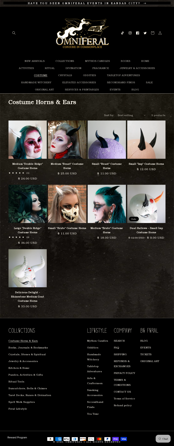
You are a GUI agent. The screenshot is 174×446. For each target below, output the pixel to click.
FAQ (116, 347)
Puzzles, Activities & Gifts (25, 374)
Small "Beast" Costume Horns (107, 166)
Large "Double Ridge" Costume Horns (27, 230)
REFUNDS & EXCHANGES (122, 363)
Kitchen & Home (18, 368)
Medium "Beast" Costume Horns (67, 166)
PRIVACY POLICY (124, 373)
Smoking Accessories (95, 392)
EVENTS (145, 347)
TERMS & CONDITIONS (122, 382)
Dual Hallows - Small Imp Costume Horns (146, 230)
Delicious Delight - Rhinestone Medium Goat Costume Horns (27, 296)
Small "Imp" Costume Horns (146, 163)
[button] (14, 33)
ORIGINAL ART (149, 361)
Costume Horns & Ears (23, 340)
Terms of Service (124, 398)
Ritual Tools (16, 381)
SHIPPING (120, 354)
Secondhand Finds (95, 404)
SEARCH (119, 340)
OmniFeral (73, 442)
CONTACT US (122, 391)
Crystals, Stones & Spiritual (27, 354)
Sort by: (109, 115)
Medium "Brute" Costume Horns (107, 230)
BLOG (144, 340)
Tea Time (93, 413)
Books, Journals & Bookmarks (28, 347)
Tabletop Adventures (94, 369)
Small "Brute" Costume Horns (67, 228)
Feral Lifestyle (17, 408)
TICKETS (146, 354)
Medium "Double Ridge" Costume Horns (27, 166)
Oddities (92, 347)
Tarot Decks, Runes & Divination (29, 395)
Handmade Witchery (94, 357)
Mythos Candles (97, 340)
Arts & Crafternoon (95, 380)
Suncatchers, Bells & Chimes (27, 388)
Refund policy (123, 405)
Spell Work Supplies (21, 402)
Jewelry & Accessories (23, 361)
